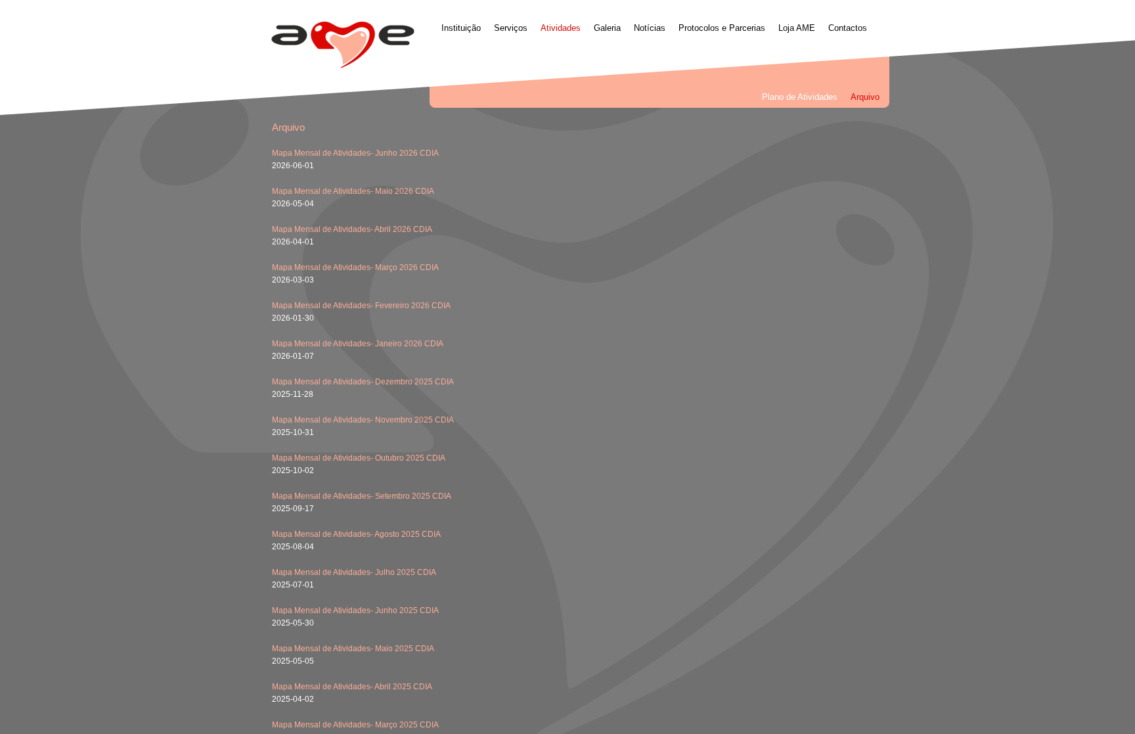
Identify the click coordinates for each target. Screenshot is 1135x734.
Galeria (607, 28)
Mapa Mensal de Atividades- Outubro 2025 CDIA (358, 458)
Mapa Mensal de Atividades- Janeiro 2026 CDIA (357, 343)
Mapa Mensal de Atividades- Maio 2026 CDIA (353, 191)
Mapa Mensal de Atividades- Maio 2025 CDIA (353, 648)
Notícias (649, 28)
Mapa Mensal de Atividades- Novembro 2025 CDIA (363, 419)
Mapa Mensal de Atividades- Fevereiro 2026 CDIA (361, 305)
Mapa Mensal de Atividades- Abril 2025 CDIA (352, 686)
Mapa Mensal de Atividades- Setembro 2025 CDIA (361, 496)
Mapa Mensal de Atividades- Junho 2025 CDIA (355, 610)
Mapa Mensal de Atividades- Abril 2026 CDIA (352, 229)
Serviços (510, 28)
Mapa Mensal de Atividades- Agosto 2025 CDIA (356, 534)
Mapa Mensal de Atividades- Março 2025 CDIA (355, 724)
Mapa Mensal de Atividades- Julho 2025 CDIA (354, 572)
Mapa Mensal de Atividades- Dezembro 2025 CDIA (363, 381)
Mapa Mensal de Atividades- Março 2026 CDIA (355, 267)
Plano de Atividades (799, 97)
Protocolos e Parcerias (722, 28)
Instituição (461, 28)
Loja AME (796, 28)
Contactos (847, 28)
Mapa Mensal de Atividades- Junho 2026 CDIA (355, 153)
